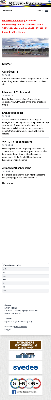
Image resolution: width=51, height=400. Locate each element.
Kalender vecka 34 (12, 265)
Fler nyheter (7, 183)
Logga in (8, 329)
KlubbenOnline (20, 326)
